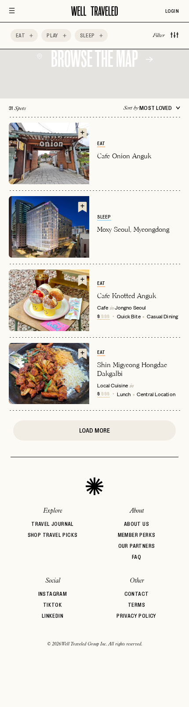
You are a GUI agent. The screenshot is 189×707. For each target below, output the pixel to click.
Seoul (139, 307)
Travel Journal (52, 523)
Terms (136, 604)
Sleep (104, 216)
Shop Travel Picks (53, 534)
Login (172, 11)
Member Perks (137, 534)
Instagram (52, 593)
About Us (136, 523)
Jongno (123, 307)
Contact (136, 593)
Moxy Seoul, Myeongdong (133, 229)
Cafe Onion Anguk (124, 156)
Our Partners (136, 545)
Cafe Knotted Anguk (126, 296)
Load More (94, 430)
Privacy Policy (136, 615)
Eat (101, 143)
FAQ (136, 556)
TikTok (52, 604)
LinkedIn (52, 615)
